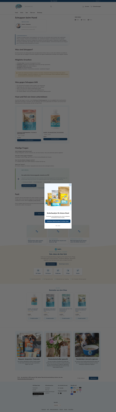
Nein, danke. (58, 225)
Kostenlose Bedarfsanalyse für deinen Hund (58, 221)
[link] (58, 196)
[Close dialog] (70, 185)
